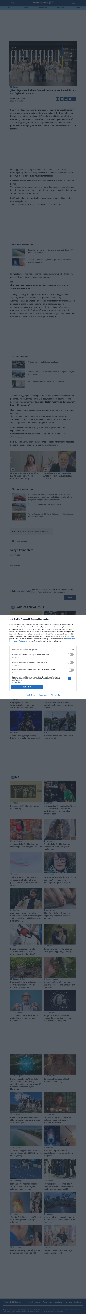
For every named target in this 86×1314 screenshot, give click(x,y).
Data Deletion (30, 695)
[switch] (71, 654)
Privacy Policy (56, 695)
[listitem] (43, 649)
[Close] (82, 619)
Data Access (43, 695)
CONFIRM (27, 687)
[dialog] (43, 657)
